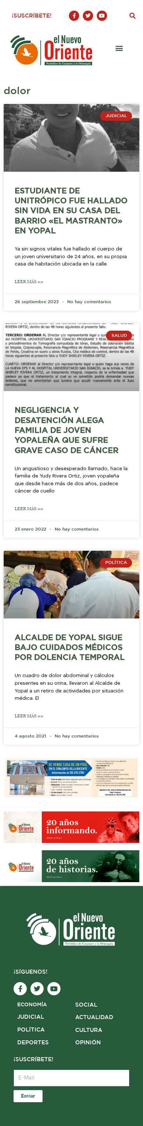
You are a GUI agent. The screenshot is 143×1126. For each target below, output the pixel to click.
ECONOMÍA (32, 1005)
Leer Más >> (29, 281)
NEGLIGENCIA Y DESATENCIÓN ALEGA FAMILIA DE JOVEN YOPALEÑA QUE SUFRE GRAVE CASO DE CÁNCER (66, 430)
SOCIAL (86, 1005)
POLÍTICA (31, 1029)
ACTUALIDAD (94, 1017)
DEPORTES (33, 1042)
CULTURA (88, 1030)
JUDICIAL (30, 1017)
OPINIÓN (88, 1042)
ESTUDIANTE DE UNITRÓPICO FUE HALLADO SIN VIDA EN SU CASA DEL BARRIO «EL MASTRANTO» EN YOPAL (71, 211)
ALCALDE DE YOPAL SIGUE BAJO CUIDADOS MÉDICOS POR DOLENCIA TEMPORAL (70, 648)
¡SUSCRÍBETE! (32, 16)
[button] (132, 15)
